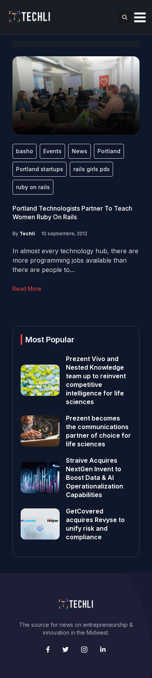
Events (52, 151)
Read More (26, 288)
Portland (108, 151)
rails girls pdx (91, 169)
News (79, 151)
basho (24, 151)
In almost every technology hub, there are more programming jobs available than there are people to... (75, 260)
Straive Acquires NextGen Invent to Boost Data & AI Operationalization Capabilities (94, 477)
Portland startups (39, 169)
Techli (27, 233)
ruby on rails (33, 187)
